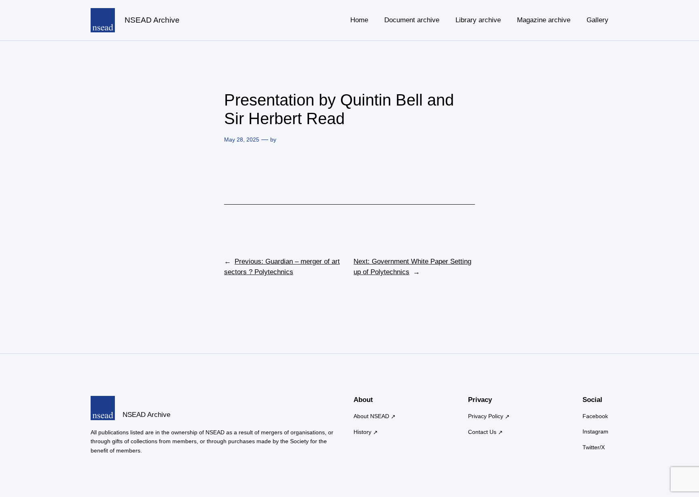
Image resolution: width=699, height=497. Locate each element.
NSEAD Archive (152, 20)
